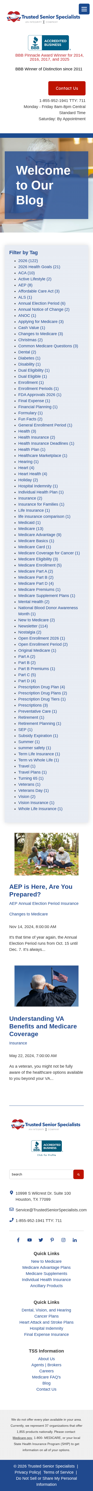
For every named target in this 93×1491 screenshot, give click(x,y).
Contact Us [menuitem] (46, 1389)
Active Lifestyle (34, 279)
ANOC (27, 315)
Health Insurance (36, 437)
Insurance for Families (41, 504)
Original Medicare (37, 650)
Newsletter (33, 626)
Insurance (30, 498)
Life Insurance (34, 510)
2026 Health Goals (39, 267)
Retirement (31, 717)
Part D (27, 681)
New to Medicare (36, 620)
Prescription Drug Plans (42, 693)
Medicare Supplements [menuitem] (46, 1273)
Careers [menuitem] (46, 1371)
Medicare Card (34, 547)
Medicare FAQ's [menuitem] (46, 1377)
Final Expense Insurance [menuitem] (46, 1334)
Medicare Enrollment (40, 565)
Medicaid (29, 522)
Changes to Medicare (40, 334)
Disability (29, 364)
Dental (27, 352)
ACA (26, 273)
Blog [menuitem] (46, 1383)
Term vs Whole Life (38, 760)
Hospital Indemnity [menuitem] (46, 1328)
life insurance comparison (44, 516)
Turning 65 (31, 778)
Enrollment (31, 382)
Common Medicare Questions (48, 346)
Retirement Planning (39, 723)
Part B (27, 662)
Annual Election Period (41, 303)
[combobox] (41, 1174)
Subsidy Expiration (38, 735)
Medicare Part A (35, 571)
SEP (25, 729)
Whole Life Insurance (40, 809)
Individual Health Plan (41, 492)
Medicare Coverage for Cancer (49, 553)
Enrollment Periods (38, 388)
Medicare (30, 528)
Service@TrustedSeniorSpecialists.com (51, 1210)
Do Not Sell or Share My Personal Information (46, 1481)
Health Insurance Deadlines (46, 443)
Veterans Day (33, 790)
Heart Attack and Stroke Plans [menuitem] (46, 1322)
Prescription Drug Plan (41, 687)
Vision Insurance (36, 802)
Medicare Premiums (39, 589)
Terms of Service (58, 1472)
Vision (26, 796)
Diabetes (29, 358)
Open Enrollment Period (43, 644)
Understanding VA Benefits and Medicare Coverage (43, 1026)
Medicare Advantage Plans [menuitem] (46, 1267)
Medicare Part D (36, 583)
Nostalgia (29, 632)
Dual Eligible (32, 376)
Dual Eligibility (34, 370)
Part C (27, 675)
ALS (25, 297)
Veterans (29, 784)
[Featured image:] (46, 877)
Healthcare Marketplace (42, 455)
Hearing (28, 461)
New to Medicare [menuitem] (46, 1261)
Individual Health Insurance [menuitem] (46, 1279)
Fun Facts (30, 419)
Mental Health (33, 601)
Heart (26, 468)
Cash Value (31, 327)
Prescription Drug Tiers (42, 699)
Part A (26, 656)
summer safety (34, 748)
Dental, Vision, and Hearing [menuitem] (46, 1310)
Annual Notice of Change (44, 309)
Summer (29, 742)
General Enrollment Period (45, 425)
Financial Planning (38, 407)
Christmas (30, 340)
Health (27, 431)
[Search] (78, 1174)
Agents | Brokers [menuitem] (46, 1365)
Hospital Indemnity (38, 486)
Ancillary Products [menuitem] (46, 1286)
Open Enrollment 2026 (41, 638)
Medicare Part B (35, 577)
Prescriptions (33, 705)
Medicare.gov (22, 1438)
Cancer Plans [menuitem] (46, 1316)
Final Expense (34, 401)
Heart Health (32, 474)
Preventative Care (37, 711)
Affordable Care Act (39, 291)
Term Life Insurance (39, 754)
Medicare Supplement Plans (46, 595)
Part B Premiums (36, 668)
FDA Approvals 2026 (39, 394)
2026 (28, 260)
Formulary (30, 413)
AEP (25, 285)
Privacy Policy (27, 1472)
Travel (26, 766)
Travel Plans (32, 772)
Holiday (28, 480)
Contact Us (67, 88)
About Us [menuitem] (46, 1359)
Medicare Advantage (39, 534)
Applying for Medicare (41, 321)
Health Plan (31, 449)
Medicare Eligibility (38, 559)
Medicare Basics (36, 541)
